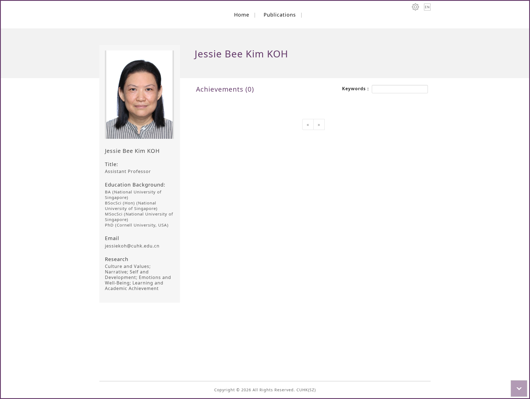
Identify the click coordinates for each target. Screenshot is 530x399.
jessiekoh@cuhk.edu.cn (132, 246)
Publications (280, 14)
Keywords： (357, 89)
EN (427, 7)
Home (241, 14)
